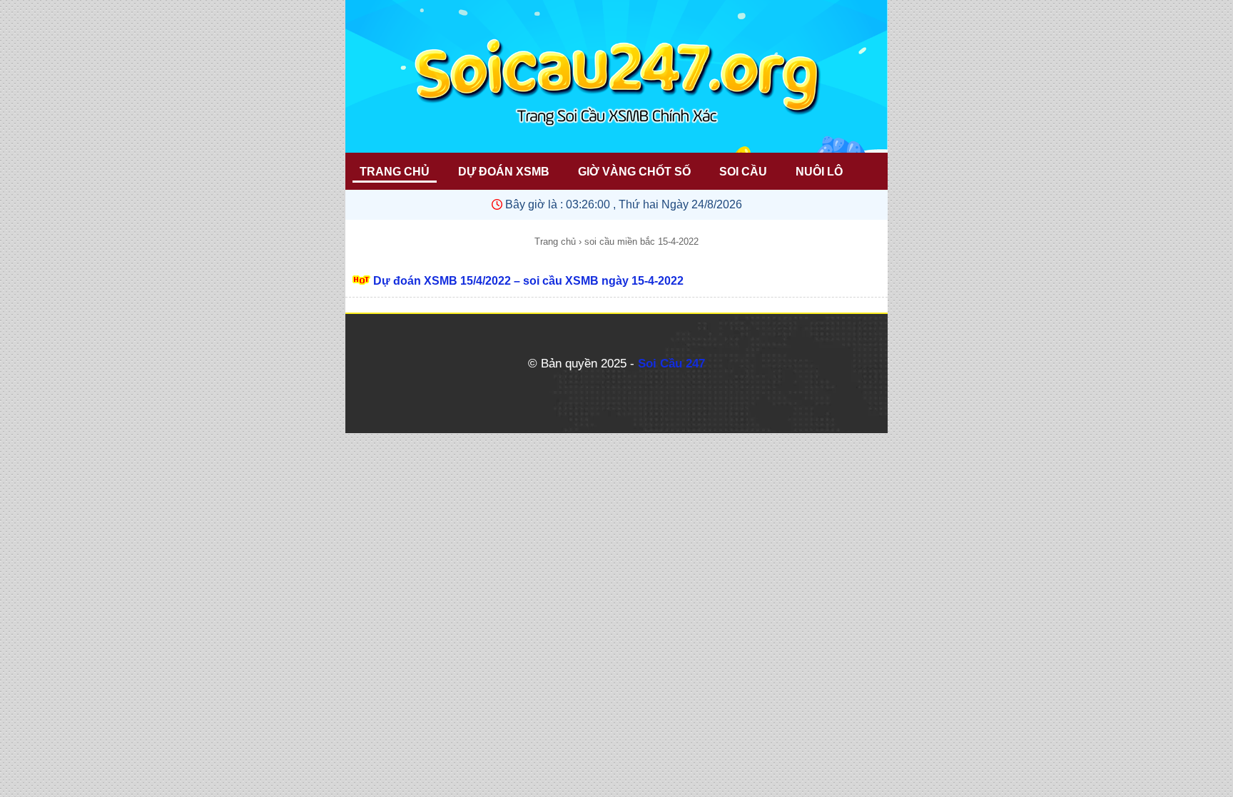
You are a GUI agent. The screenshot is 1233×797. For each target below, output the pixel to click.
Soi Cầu (743, 172)
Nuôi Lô (819, 172)
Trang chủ (555, 241)
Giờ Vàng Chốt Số (634, 172)
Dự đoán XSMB (503, 172)
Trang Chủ (395, 172)
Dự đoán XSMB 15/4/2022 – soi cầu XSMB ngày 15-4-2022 (528, 281)
